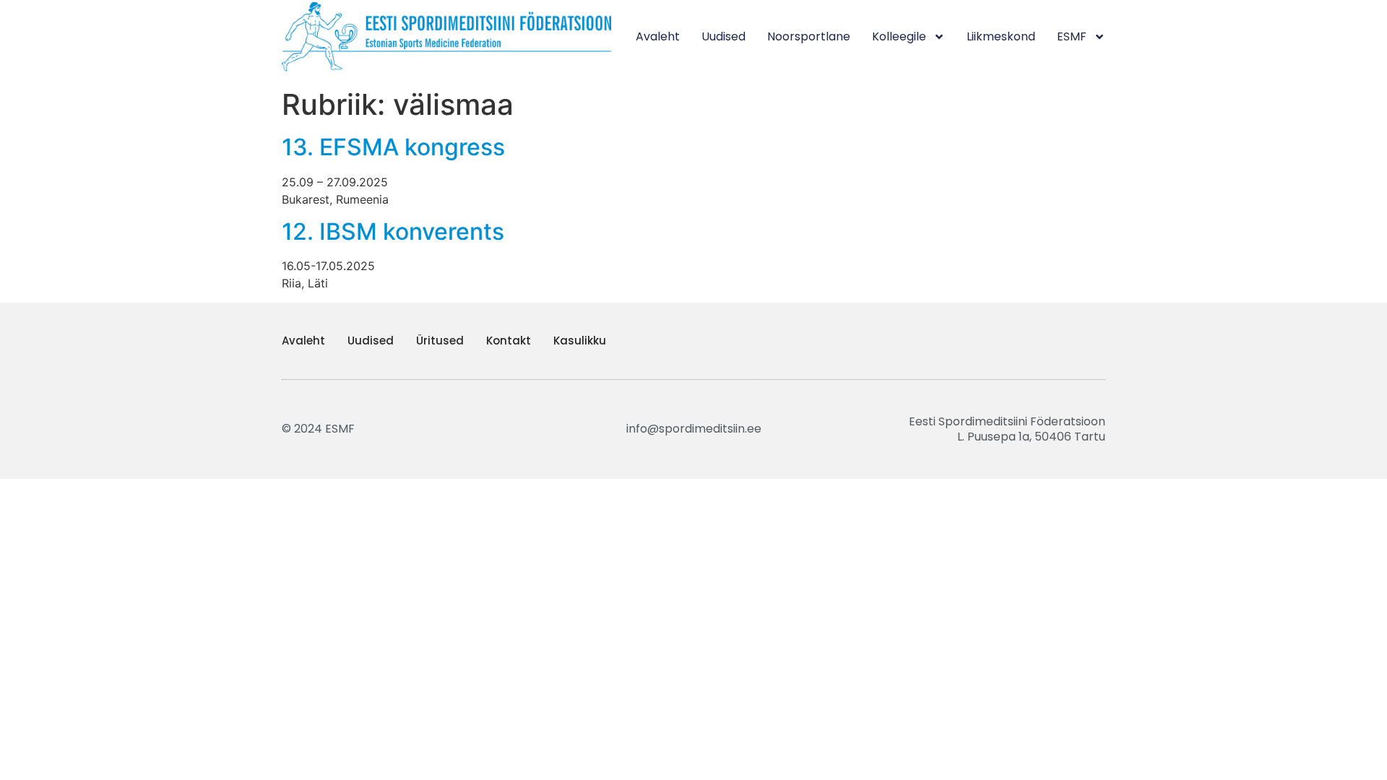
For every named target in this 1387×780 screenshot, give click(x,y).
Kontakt (508, 340)
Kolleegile (899, 36)
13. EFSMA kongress (393, 147)
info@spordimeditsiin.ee (693, 428)
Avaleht (658, 36)
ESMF (1071, 36)
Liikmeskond (1001, 36)
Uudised (723, 36)
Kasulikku (579, 340)
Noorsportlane (808, 36)
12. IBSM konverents (393, 231)
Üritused (440, 340)
